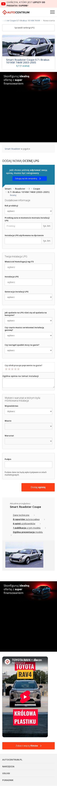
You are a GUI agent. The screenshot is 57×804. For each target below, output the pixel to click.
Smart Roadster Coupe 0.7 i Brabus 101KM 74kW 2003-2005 (27, 61)
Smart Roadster (12, 148)
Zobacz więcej (27, 745)
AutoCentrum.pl (15, 12)
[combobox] (28, 267)
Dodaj (38, 487)
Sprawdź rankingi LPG (24, 27)
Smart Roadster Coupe (25, 507)
